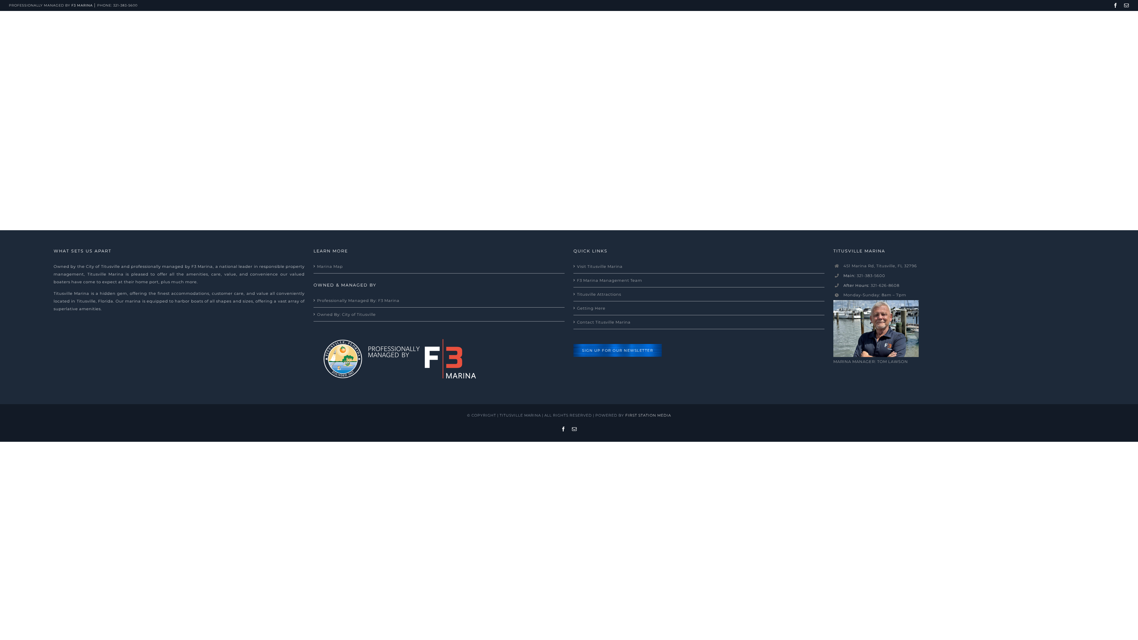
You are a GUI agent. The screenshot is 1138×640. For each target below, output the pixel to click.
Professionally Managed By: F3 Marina (358, 300)
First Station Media (648, 415)
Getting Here (591, 308)
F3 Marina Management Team (609, 280)
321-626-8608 (871, 285)
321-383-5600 (125, 5)
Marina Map (330, 266)
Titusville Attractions (599, 294)
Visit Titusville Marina (600, 266)
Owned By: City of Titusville (346, 314)
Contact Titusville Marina (604, 322)
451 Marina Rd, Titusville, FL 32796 (880, 265)
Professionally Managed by (51, 5)
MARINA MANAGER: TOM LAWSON (870, 361)
